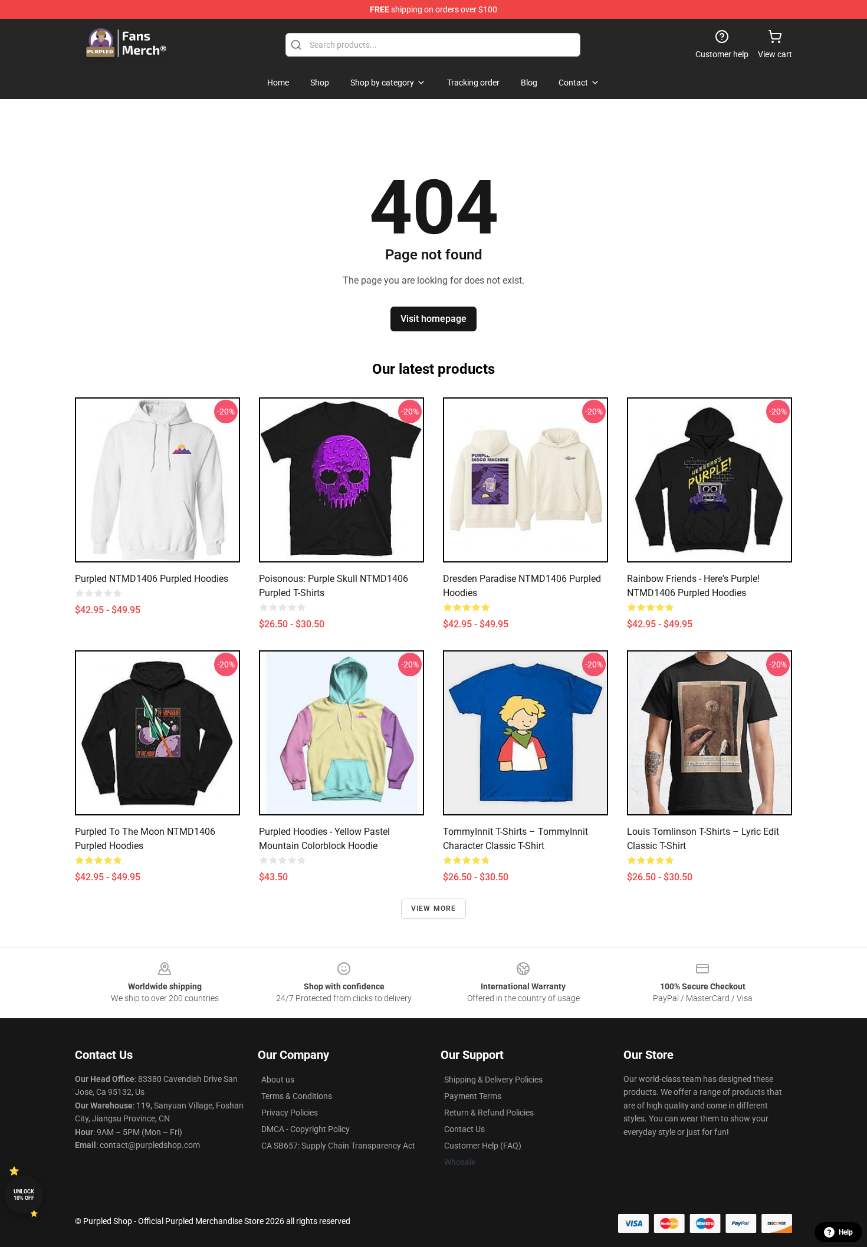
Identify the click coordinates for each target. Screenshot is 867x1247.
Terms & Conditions (296, 1096)
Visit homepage (433, 318)
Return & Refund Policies (489, 1112)
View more (434, 908)
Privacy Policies (289, 1112)
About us (277, 1079)
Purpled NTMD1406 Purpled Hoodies (151, 578)
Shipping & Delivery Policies (493, 1079)
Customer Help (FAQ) (482, 1145)
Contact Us (464, 1129)
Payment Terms (472, 1096)
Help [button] (846, 1232)
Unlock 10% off (24, 1195)
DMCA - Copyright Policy (305, 1129)
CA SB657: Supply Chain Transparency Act (338, 1145)
